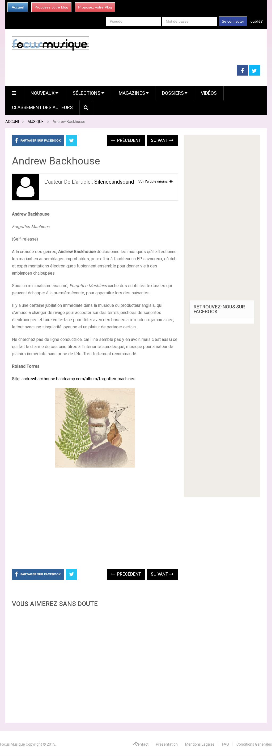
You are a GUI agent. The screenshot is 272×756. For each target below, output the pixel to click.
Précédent (128, 140)
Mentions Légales (200, 744)
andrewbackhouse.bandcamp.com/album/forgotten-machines (78, 378)
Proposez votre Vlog (95, 7)
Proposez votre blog (51, 7)
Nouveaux (43, 93)
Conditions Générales (254, 744)
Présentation (167, 744)
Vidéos (209, 93)
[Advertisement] (95, 663)
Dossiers (173, 93)
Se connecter (233, 21)
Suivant (160, 140)
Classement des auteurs (42, 107)
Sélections (87, 93)
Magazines (132, 93)
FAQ (225, 744)
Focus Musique (12, 744)
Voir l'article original (153, 181)
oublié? (256, 21)
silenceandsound (114, 182)
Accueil (18, 7)
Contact (141, 744)
